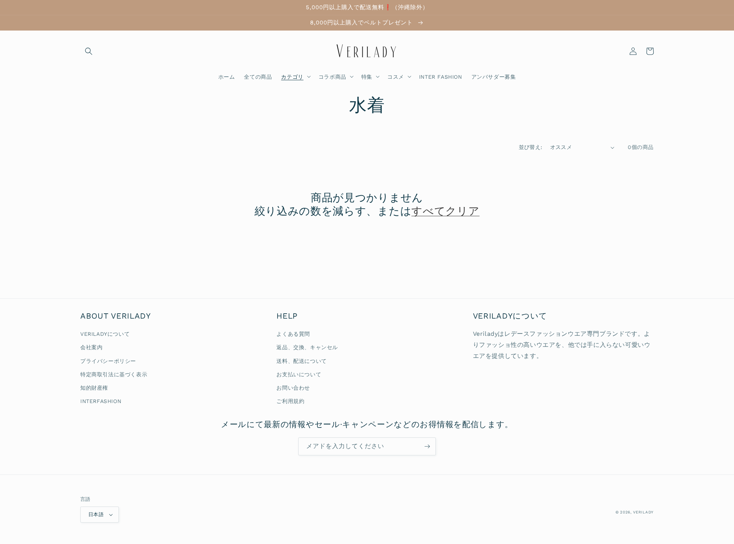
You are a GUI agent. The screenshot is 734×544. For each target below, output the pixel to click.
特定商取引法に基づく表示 (113, 374)
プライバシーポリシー (108, 361)
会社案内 (91, 347)
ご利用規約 (290, 401)
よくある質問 (293, 334)
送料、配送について (301, 361)
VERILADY (643, 512)
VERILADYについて (105, 334)
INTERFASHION (100, 401)
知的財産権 (94, 388)
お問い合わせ (293, 388)
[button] (88, 51)
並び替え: (530, 147)
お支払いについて (298, 374)
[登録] (427, 446)
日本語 (96, 514)
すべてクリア (445, 211)
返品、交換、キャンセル (307, 347)
